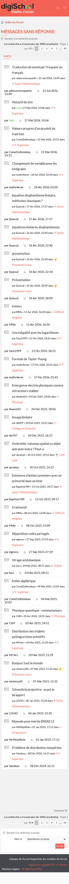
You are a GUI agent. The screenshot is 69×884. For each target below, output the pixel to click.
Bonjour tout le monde (27, 663)
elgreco (20, 539)
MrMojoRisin (23, 727)
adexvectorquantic (26, 78)
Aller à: (18, 838)
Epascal (20, 206)
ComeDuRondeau (25, 139)
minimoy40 (22, 668)
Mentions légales (11, 869)
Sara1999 (21, 338)
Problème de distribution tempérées (37, 748)
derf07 (20, 422)
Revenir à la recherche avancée (21, 38)
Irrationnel (19, 507)
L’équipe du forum (19, 858)
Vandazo (21, 753)
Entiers (17, 306)
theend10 (21, 396)
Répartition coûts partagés (30, 534)
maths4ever (22, 174)
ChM (18, 616)
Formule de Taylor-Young (29, 359)
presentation (21, 253)
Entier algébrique (24, 581)
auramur (20, 454)
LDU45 (20, 700)
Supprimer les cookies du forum (48, 858)
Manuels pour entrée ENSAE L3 (33, 721)
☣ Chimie (56, 565)
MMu (19, 312)
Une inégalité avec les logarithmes (35, 333)
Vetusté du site (22, 102)
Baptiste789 (23, 486)
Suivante (59, 810)
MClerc (20, 642)
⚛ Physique (58, 616)
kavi (18, 565)
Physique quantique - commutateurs (37, 610)
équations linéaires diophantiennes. (36, 227)
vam (18, 107)
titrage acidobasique (26, 560)
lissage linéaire (22, 417)
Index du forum (14, 22)
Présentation (21, 280)
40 (65, 48)
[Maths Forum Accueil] (20, 8)
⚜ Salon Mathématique (26, 83)
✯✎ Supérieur (20, 145)
